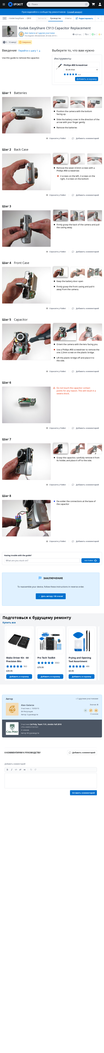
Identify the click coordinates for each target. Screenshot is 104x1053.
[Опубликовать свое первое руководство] (91, 710)
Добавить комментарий (85, 552)
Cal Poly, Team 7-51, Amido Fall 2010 (46, 724)
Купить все (9, 622)
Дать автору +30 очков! (52, 596)
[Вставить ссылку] (20, 769)
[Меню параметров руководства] (98, 18)
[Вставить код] (16, 769)
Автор (9, 698)
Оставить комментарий (83, 793)
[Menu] (4, 4)
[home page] (15, 4)
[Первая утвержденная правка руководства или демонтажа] (96, 710)
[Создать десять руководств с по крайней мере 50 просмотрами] (85, 710)
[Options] (5, 18)
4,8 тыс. (78, 34)
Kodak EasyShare (16, 18)
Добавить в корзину (87, 79)
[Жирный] (7, 769)
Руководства (55, 18)
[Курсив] (12, 769)
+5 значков (94, 714)
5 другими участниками (87, 698)
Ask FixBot (88, 560)
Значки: (94, 704)
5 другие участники (46, 33)
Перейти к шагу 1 (28, 50)
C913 (29, 18)
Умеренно (26, 42)
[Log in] (99, 4)
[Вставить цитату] (25, 769)
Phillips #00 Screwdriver (76, 65)
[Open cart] (93, 4)
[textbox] (51, 780)
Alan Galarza (30, 33)
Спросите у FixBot (57, 138)
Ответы (68, 18)
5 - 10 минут (11, 42)
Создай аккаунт (74, 12)
